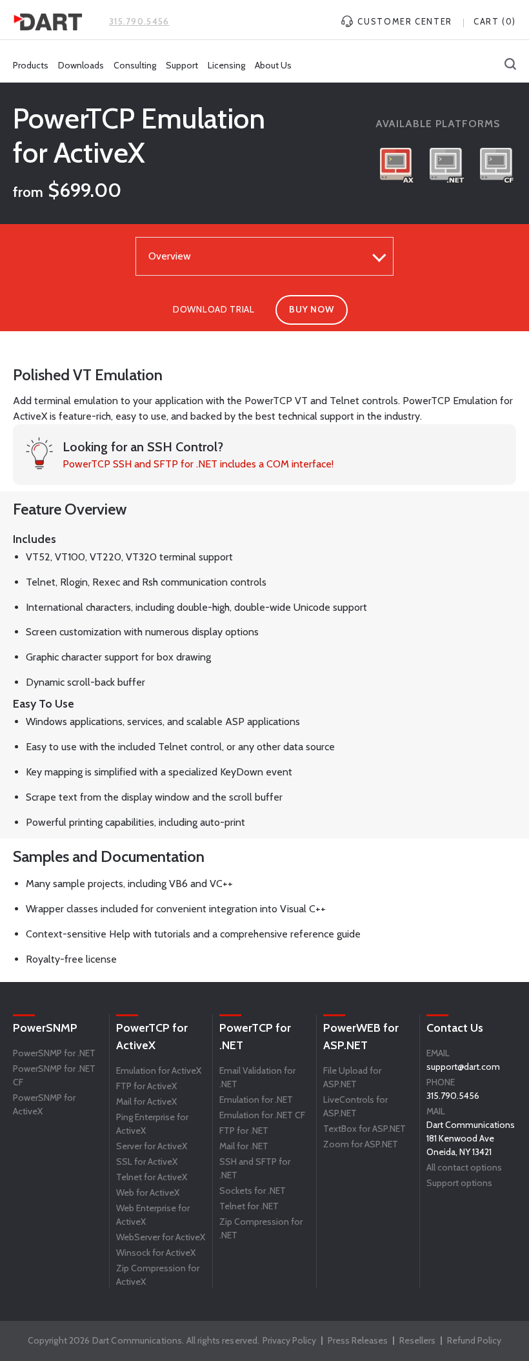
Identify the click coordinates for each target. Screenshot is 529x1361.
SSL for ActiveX (146, 1161)
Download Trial (214, 309)
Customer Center (403, 21)
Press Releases (358, 1340)
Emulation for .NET (256, 1099)
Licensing (226, 65)
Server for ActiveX (151, 1146)
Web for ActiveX (147, 1192)
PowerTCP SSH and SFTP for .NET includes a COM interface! (198, 464)
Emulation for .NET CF (262, 1115)
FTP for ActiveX (146, 1086)
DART (48, 22)
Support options (459, 1183)
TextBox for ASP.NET (364, 1128)
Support (182, 65)
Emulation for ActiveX (158, 1070)
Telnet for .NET (249, 1206)
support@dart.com (463, 1066)
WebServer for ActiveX (160, 1237)
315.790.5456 (139, 21)
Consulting (135, 65)
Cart (495, 21)
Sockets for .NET (252, 1190)
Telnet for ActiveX (151, 1177)
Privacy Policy (289, 1340)
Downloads (81, 65)
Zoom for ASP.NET (360, 1144)
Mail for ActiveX (146, 1101)
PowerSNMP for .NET (54, 1053)
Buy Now (311, 309)
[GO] (510, 65)
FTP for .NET (243, 1130)
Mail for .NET (243, 1146)
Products (30, 65)
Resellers (417, 1340)
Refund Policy (474, 1340)
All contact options (464, 1167)
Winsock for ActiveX (155, 1252)
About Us (273, 65)
